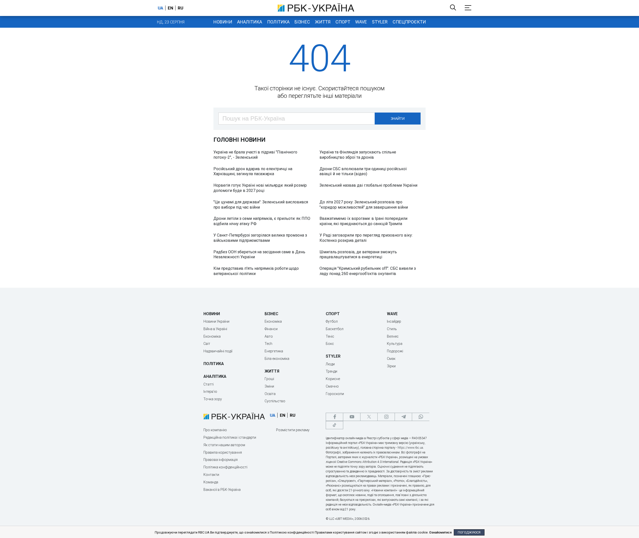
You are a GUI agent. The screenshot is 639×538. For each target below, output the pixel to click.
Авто (269, 336)
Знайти (398, 119)
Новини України (216, 321)
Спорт (342, 21)
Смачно (332, 386)
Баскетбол (334, 329)
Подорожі (395, 351)
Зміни (269, 386)
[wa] (420, 417)
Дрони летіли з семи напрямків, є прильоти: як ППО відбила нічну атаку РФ (261, 221)
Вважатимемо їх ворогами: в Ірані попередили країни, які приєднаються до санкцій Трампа (363, 221)
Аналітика (249, 21)
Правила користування (222, 452)
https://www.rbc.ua (410, 447)
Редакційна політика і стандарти (229, 437)
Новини (222, 21)
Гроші (269, 379)
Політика (278, 21)
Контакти (211, 475)
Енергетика (274, 351)
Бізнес (302, 21)
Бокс (330, 344)
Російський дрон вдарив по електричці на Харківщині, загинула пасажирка (252, 171)
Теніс (330, 336)
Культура (394, 344)
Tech (268, 344)
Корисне (333, 379)
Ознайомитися (440, 532)
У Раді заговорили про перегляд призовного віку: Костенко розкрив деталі (366, 238)
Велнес (393, 336)
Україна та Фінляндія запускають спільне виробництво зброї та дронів (358, 155)
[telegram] (403, 417)
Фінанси (271, 329)
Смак (391, 359)
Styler (380, 21)
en (170, 7)
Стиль (392, 329)
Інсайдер (394, 321)
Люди (330, 364)
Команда (210, 482)
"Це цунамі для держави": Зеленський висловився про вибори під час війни (260, 205)
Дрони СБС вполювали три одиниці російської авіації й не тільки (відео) (363, 171)
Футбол (332, 321)
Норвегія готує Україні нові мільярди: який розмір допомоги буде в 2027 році (260, 188)
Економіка (212, 336)
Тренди (331, 371)
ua (160, 7)
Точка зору (212, 399)
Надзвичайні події (217, 351)
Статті (208, 384)
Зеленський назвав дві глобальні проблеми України (368, 185)
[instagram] (386, 417)
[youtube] (351, 417)
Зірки (391, 366)
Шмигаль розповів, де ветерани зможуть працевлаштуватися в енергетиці (358, 255)
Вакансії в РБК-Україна (222, 490)
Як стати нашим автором (224, 445)
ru (180, 7)
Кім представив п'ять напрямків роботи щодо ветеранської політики (256, 271)
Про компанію (215, 430)
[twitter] (369, 417)
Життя (322, 21)
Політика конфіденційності (225, 467)
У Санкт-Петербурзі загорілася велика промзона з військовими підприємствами (260, 238)
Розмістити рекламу (293, 430)
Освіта (270, 394)
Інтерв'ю (210, 392)
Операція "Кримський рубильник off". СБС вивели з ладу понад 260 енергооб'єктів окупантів (368, 271)
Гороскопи (335, 394)
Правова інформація (220, 460)
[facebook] (334, 417)
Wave (361, 21)
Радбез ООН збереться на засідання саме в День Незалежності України (259, 255)
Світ (206, 344)
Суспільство (275, 401)
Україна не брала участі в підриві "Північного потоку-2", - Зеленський (255, 155)
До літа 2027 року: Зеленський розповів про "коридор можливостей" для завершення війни (364, 205)
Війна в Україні (215, 329)
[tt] (334, 425)
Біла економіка (277, 359)
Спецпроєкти (409, 21)
